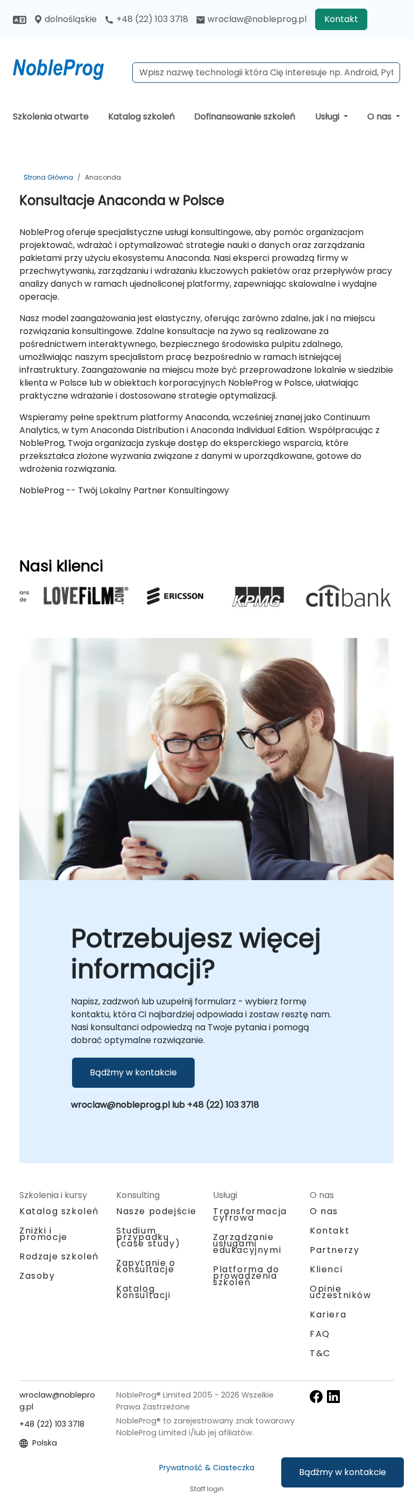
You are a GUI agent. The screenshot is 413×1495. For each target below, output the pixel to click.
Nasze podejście (156, 1211)
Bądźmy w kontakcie (342, 1472)
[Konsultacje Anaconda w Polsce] (68, 67)
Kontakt (341, 19)
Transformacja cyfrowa (250, 1214)
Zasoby (37, 1276)
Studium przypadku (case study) (148, 1237)
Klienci (326, 1269)
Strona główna (48, 177)
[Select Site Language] (19, 19)
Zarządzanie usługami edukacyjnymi (247, 1243)
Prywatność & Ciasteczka (206, 1467)
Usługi (328, 116)
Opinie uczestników (341, 1292)
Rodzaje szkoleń (59, 1256)
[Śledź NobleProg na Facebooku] (316, 1396)
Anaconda (103, 177)
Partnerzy (334, 1250)
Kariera (328, 1314)
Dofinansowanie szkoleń (244, 116)
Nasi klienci (61, 566)
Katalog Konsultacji (143, 1292)
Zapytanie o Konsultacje (146, 1266)
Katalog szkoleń (141, 116)
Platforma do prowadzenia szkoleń (246, 1275)
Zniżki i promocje (43, 1233)
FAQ (320, 1334)
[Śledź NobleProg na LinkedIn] (333, 1396)
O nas (380, 116)
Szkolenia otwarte (51, 116)
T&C (320, 1353)
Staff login (207, 1488)
